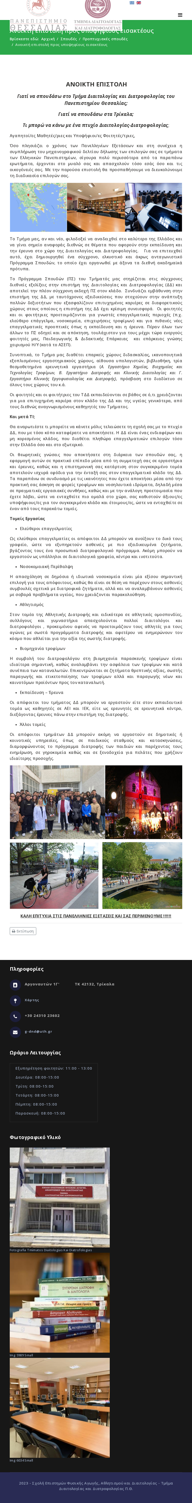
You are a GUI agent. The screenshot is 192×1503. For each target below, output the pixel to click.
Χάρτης (32, 1000)
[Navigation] (180, 15)
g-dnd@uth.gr (38, 1031)
